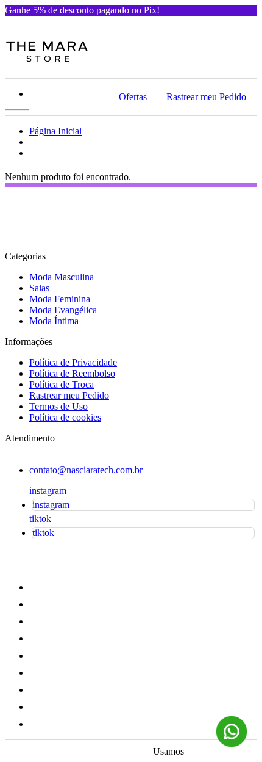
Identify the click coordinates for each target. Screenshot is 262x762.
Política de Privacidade (73, 362)
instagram (47, 490)
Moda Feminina (59, 299)
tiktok (40, 518)
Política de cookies (65, 417)
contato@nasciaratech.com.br (86, 470)
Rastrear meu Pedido (206, 97)
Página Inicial (55, 131)
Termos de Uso (58, 406)
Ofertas (133, 97)
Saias (39, 288)
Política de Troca (61, 384)
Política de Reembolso (72, 373)
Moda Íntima (54, 321)
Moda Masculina (61, 277)
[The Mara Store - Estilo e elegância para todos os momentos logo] (46, 60)
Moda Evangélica (63, 310)
